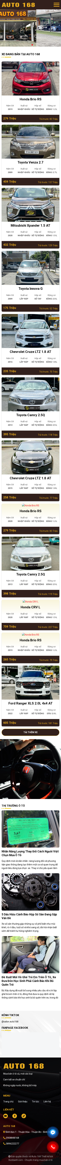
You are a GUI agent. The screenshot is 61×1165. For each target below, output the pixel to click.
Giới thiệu (22, 1101)
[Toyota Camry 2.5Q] (30, 394)
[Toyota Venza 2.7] (30, 142)
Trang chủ (8, 1101)
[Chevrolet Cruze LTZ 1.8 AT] (30, 331)
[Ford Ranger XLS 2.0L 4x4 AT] (30, 683)
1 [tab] (29, 45)
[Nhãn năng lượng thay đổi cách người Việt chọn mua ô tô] (30, 828)
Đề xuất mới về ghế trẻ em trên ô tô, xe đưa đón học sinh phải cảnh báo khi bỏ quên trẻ (29, 981)
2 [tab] (32, 45)
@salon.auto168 (10, 1021)
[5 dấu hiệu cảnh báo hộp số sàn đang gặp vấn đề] (30, 891)
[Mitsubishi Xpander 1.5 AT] (30, 205)
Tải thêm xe (30, 732)
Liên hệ (47, 1101)
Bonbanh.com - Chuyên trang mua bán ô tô (31, 1160)
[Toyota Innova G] (30, 268)
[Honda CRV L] (30, 602)
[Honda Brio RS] (30, 79)
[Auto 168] (19, 5)
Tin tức (35, 1101)
